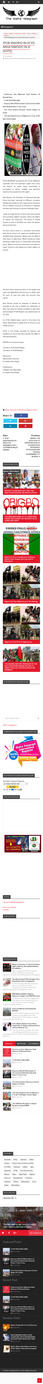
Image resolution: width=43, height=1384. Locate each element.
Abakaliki (7, 1159)
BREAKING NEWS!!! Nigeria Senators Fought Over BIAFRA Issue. (26, 995)
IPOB (23, 33)
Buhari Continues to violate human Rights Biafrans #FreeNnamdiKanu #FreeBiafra (26, 966)
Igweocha (7, 1170)
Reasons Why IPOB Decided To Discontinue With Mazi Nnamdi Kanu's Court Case (24, 1073)
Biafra (11, 33)
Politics (6, 35)
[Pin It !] (25, 426)
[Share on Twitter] (10, 421)
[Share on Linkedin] (10, 426)
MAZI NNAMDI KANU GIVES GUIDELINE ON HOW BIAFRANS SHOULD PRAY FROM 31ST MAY (23, 1337)
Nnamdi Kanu (18, 1178)
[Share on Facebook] (21, 416)
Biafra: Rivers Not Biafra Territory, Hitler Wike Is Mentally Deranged (24, 1347)
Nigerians (7, 1178)
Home (6, 33)
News (29, 33)
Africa (15, 1159)
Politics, (33, 58)
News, (22, 58)
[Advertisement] (21, 76)
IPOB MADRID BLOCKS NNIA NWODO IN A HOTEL (19, 47)
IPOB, (18, 58)
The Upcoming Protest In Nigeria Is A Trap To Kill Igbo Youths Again (25, 1094)
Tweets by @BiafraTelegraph (13, 902)
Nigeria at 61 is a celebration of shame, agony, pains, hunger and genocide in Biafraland (20, 559)
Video (6, 1185)
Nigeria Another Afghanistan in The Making (21, 601)
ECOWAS (7, 1167)
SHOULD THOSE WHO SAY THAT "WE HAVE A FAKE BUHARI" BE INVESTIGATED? (21, 492)
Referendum (25, 1182)
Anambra (23, 1159)
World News (15, 1185)
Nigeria (34, 33)
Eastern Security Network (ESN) (22, 1163)
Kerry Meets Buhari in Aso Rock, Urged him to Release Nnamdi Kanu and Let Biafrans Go (26, 1025)
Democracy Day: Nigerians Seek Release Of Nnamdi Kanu (24, 1050)
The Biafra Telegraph (9, 1370)
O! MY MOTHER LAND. (12, 100)
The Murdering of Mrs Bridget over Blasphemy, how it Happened (26, 980)
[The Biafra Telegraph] (21, 14)
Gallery (25, 1167)
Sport (34, 1182)
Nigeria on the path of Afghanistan (18, 642)
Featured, (13, 58)
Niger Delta (23, 1174)
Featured (18, 33)
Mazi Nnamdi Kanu (26, 1170)
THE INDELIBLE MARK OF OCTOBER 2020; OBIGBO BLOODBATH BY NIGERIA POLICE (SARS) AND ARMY (21, 519)
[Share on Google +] (25, 421)
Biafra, (7, 58)
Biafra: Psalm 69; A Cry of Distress (24, 1325)
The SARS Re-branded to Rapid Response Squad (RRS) (24, 1104)
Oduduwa (28, 1178)
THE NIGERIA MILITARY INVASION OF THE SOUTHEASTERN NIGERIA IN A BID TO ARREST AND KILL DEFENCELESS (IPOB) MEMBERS (21, 667)
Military (7, 1174)
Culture (6, 1163)
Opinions (7, 1182)
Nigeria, (27, 58)
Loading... (6, 910)
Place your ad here (9, 907)
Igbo (32, 1167)
